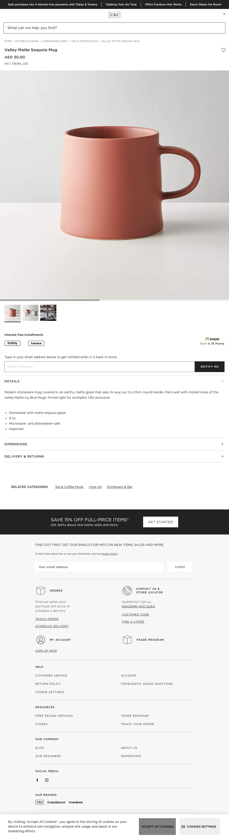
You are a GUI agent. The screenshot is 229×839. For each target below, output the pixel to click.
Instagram (47, 780)
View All (95, 487)
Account (129, 675)
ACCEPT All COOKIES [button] (157, 826)
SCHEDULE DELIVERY (52, 626)
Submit (180, 567)
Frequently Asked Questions (147, 684)
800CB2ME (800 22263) (138, 606)
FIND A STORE (133, 621)
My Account (60, 639)
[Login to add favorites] (223, 50)
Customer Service (51, 675)
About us (129, 748)
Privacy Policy (109, 553)
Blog (39, 748)
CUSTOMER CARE (135, 614)
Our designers (48, 756)
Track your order (137, 724)
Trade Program (150, 639)
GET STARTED (160, 522)
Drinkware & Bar (120, 487)
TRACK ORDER (47, 619)
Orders (56, 590)
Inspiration (131, 756)
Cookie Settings (49, 692)
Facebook (37, 780)
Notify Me (210, 366)
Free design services (54, 716)
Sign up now (46, 650)
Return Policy (48, 684)
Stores (41, 724)
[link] (12, 15)
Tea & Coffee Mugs (69, 487)
